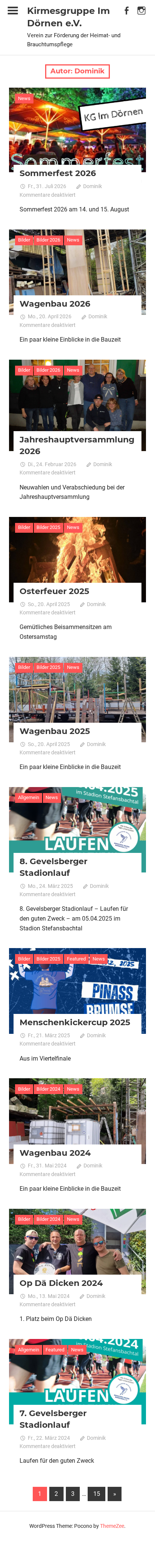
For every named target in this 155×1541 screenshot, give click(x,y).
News (24, 98)
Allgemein (28, 797)
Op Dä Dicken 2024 (61, 1283)
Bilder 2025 (48, 527)
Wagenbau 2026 (55, 304)
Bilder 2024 (48, 1089)
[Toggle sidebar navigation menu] (13, 10)
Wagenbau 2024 (55, 1153)
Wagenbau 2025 (55, 731)
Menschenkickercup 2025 (75, 1022)
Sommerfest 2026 (58, 173)
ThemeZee (112, 1526)
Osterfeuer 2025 (54, 591)
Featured (76, 959)
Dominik (92, 186)
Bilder (24, 240)
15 (96, 1493)
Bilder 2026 (48, 240)
